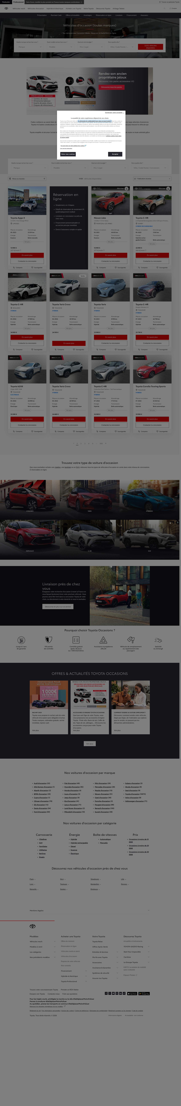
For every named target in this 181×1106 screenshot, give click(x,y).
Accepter (115, 154)
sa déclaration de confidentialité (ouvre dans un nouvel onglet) (94, 121)
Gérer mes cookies (68, 154)
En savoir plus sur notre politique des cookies (72, 145)
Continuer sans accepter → (114, 112)
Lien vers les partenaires (66, 148)
